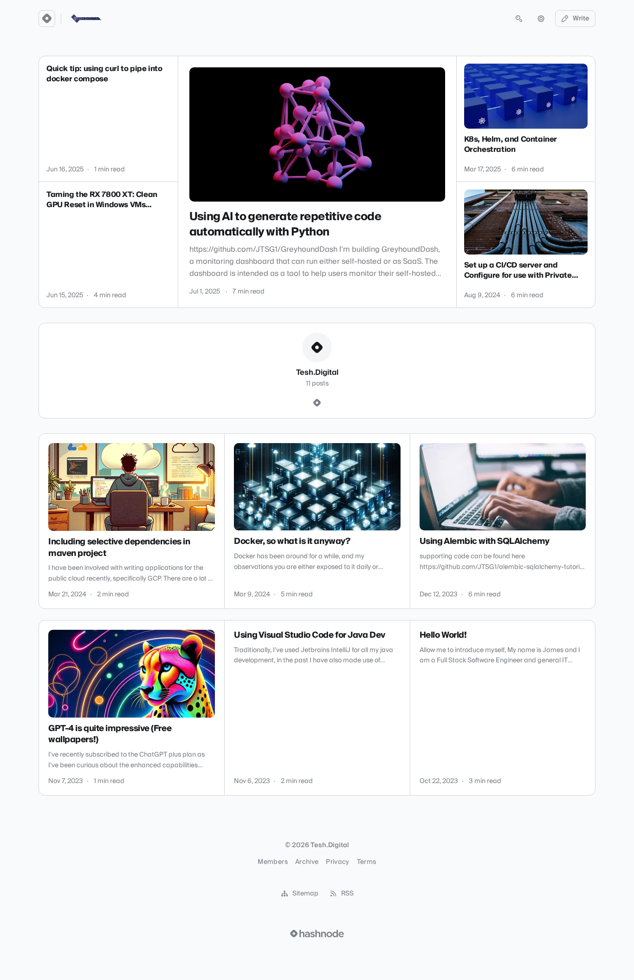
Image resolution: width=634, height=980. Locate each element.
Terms (366, 862)
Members (272, 862)
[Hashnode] (317, 403)
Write (581, 18)
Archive (306, 862)
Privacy (337, 862)
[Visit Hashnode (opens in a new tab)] (317, 933)
